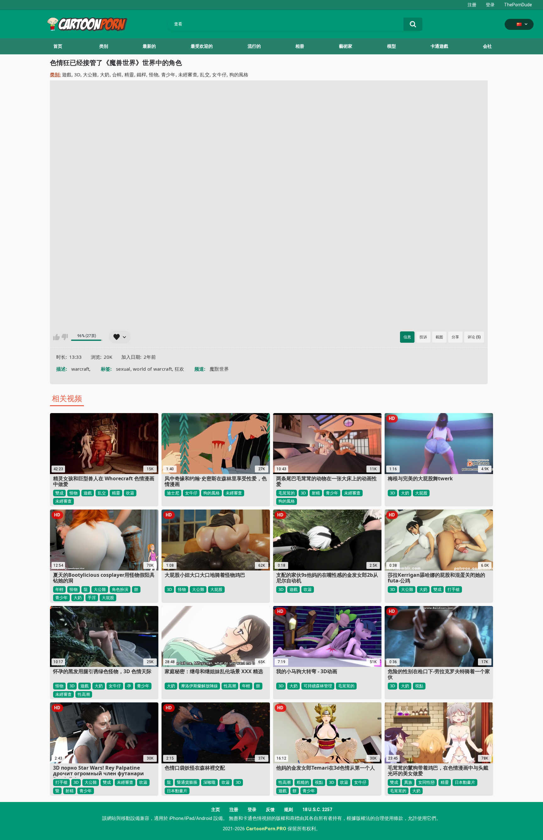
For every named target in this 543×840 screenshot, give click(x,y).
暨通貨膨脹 (187, 782)
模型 (391, 46)
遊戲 (67, 74)
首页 (57, 46)
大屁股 (421, 493)
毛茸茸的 (286, 493)
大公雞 (90, 74)
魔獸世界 (219, 369)
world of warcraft (152, 369)
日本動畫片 (177, 791)
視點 (419, 686)
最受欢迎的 (202, 46)
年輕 (59, 589)
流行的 (254, 46)
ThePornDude (518, 4)
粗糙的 (303, 782)
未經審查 (187, 74)
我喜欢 (56, 337)
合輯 (117, 74)
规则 (288, 809)
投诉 (423, 337)
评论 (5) (474, 337)
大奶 (105, 74)
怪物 (154, 74)
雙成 (59, 493)
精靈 (129, 74)
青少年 (168, 74)
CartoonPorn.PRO (266, 829)
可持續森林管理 (318, 686)
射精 (316, 493)
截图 (439, 337)
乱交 (205, 74)
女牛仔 (219, 74)
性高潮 (84, 694)
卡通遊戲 (439, 46)
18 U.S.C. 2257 (317, 809)
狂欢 (179, 369)
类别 (103, 46)
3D (77, 74)
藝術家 (345, 46)
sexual (123, 369)
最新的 (149, 46)
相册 (299, 46)
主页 (215, 809)
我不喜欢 (64, 337)
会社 (487, 46)
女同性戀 (426, 782)
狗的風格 (239, 74)
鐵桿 (141, 74)
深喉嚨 (209, 782)
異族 (408, 782)
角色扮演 (120, 589)
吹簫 (130, 493)
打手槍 (453, 589)
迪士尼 (173, 493)
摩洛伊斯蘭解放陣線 (199, 686)
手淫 (92, 597)
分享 (455, 337)
